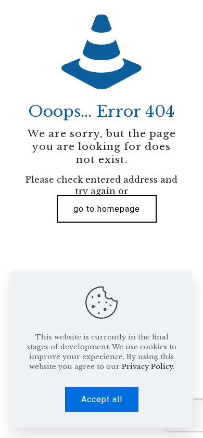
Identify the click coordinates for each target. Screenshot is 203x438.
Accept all (101, 399)
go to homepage (106, 209)
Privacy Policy (147, 366)
